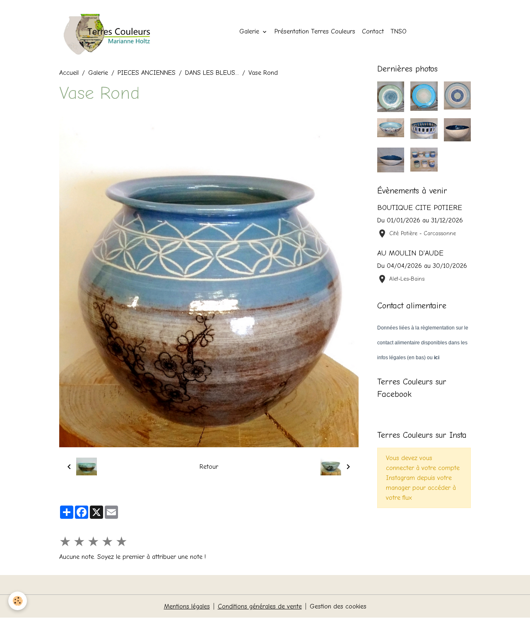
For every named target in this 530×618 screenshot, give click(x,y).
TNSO (398, 31)
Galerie (250, 31)
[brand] (114, 31)
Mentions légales (187, 606)
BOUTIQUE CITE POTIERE (419, 207)
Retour (209, 466)
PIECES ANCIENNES (147, 72)
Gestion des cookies (338, 606)
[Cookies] (17, 601)
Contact (373, 31)
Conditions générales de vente (260, 606)
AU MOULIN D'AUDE (410, 253)
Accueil (69, 72)
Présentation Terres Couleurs (315, 31)
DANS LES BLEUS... (212, 72)
